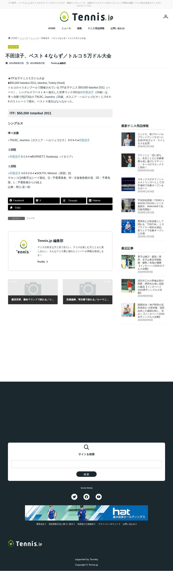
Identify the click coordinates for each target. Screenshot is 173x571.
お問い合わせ (129, 524)
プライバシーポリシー (108, 524)
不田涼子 (88, 92)
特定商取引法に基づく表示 (61, 524)
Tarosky (94, 559)
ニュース (31, 218)
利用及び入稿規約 (86, 524)
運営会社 (40, 524)
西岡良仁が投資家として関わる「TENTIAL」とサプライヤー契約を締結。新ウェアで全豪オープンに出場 (151, 227)
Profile (42, 261)
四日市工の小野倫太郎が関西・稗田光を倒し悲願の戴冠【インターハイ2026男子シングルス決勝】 (151, 286)
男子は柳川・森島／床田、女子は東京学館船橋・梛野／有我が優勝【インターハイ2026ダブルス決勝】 (151, 262)
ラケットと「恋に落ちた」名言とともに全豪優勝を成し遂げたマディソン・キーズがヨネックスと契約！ (151, 161)
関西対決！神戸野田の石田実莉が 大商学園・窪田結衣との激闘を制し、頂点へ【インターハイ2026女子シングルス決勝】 (151, 310)
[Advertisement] (143, 97)
